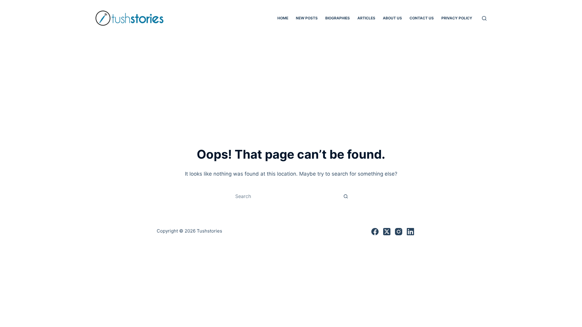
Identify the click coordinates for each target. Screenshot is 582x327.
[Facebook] (375, 231)
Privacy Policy (456, 18)
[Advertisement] (291, 81)
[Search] (484, 18)
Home (282, 18)
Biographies (337, 18)
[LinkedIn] (410, 231)
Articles (366, 18)
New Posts (307, 18)
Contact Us (422, 18)
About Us (392, 18)
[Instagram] (398, 231)
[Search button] (345, 196)
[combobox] (285, 196)
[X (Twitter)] (386, 231)
